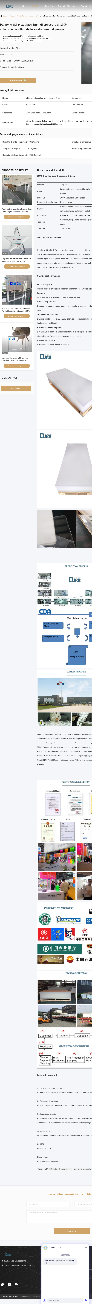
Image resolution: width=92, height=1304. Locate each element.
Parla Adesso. (16, 80)
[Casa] (10, 6)
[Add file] (44, 1300)
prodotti (12, 16)
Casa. (5, 16)
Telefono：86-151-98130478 (15, 1261)
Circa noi (48, 6)
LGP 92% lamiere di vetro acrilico (58, 1169)
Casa (24, 6)
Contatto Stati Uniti (67, 6)
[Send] (86, 1300)
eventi (84, 6)
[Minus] (86, 1247)
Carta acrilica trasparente (27, 16)
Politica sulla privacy (10, 1296)
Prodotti (36, 6)
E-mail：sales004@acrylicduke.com (17, 1265)
